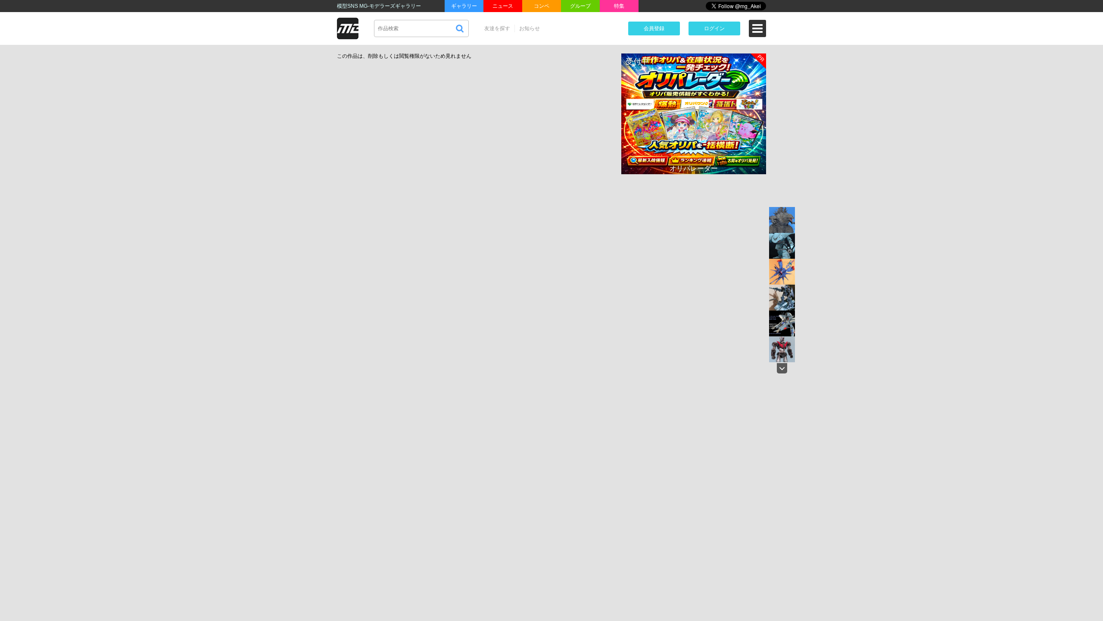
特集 (619, 6)
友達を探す (497, 28)
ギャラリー (464, 6)
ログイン (714, 28)
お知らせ (529, 28)
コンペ (541, 6)
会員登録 (654, 28)
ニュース (502, 6)
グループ (580, 6)
